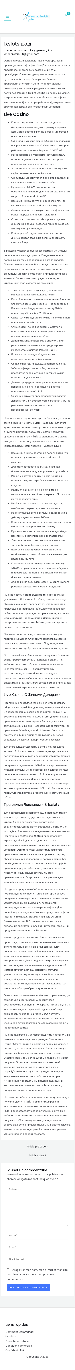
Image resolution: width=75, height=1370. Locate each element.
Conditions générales (18, 1346)
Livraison (10, 1336)
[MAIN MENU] (7, 16)
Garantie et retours (17, 1341)
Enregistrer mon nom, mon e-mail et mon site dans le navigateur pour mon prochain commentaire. (37, 1274)
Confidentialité (14, 1350)
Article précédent (37, 1146)
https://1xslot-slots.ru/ (17, 1071)
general (41, 50)
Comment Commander (19, 1332)
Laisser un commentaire (18, 50)
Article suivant (37, 1155)
